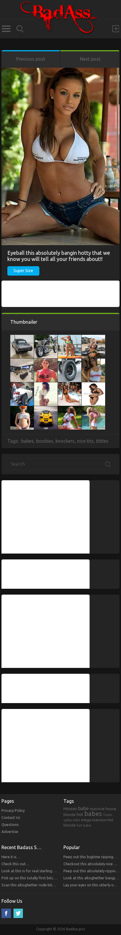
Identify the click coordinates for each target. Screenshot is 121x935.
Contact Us (10, 817)
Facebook (6, 913)
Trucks (107, 815)
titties (102, 441)
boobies (44, 441)
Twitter (18, 913)
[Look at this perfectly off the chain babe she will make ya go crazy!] (46, 385)
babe (83, 808)
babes (27, 441)
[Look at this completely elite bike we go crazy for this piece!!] (46, 338)
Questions (10, 824)
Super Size (23, 270)
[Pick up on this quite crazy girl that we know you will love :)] (93, 385)
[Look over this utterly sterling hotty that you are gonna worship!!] (93, 338)
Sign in (116, 28)
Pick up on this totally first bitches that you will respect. (48, 878)
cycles (67, 820)
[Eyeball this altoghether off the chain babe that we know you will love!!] (69, 338)
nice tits (85, 441)
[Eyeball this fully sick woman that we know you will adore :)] (69, 385)
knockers (65, 441)
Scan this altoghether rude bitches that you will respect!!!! (50, 885)
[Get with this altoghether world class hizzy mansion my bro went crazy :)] (22, 361)
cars (76, 820)
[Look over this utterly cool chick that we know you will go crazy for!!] (93, 409)
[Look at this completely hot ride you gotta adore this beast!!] (46, 409)
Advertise (9, 831)
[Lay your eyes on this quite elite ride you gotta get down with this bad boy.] (22, 385)
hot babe (84, 825)
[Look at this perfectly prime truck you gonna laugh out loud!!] (69, 361)
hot (80, 814)
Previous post (30, 59)
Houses (70, 808)
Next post (90, 59)
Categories (6, 29)
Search (19, 29)
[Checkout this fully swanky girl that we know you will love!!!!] (93, 361)
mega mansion (94, 819)
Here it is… (10, 857)
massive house (103, 808)
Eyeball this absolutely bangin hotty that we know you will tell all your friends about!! (58, 256)
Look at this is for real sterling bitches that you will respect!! (51, 871)
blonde (69, 814)
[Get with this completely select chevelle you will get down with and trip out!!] (22, 338)
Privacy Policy (13, 810)
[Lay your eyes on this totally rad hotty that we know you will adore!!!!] (22, 409)
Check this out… (15, 864)
